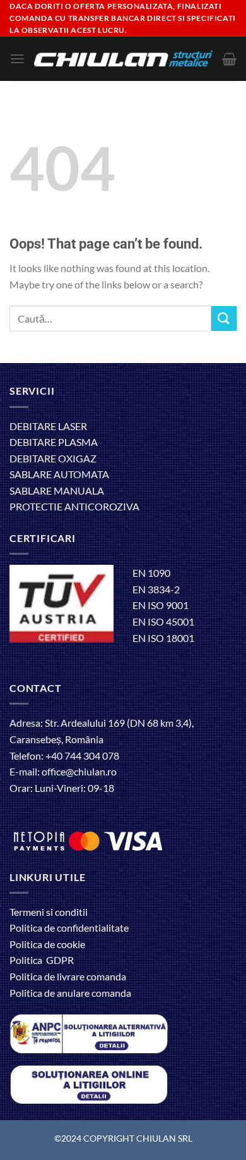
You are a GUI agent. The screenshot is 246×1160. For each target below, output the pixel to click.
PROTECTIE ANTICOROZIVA (74, 506)
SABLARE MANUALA (56, 490)
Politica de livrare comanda (67, 976)
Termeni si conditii (48, 912)
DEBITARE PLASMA (53, 442)
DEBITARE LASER (48, 426)
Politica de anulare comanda (70, 993)
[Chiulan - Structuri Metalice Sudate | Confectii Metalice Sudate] (123, 58)
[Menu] (17, 58)
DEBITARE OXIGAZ (53, 458)
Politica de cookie (47, 944)
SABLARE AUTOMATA (59, 474)
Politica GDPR (41, 960)
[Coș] (229, 59)
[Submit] (224, 318)
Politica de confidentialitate (69, 928)
